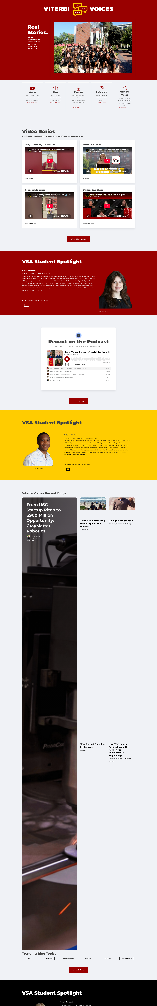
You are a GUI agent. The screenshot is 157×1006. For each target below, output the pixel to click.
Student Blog (84, 529)
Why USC (111, 761)
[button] (32, 102)
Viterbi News (30, 540)
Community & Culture (115, 523)
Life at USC (83, 750)
